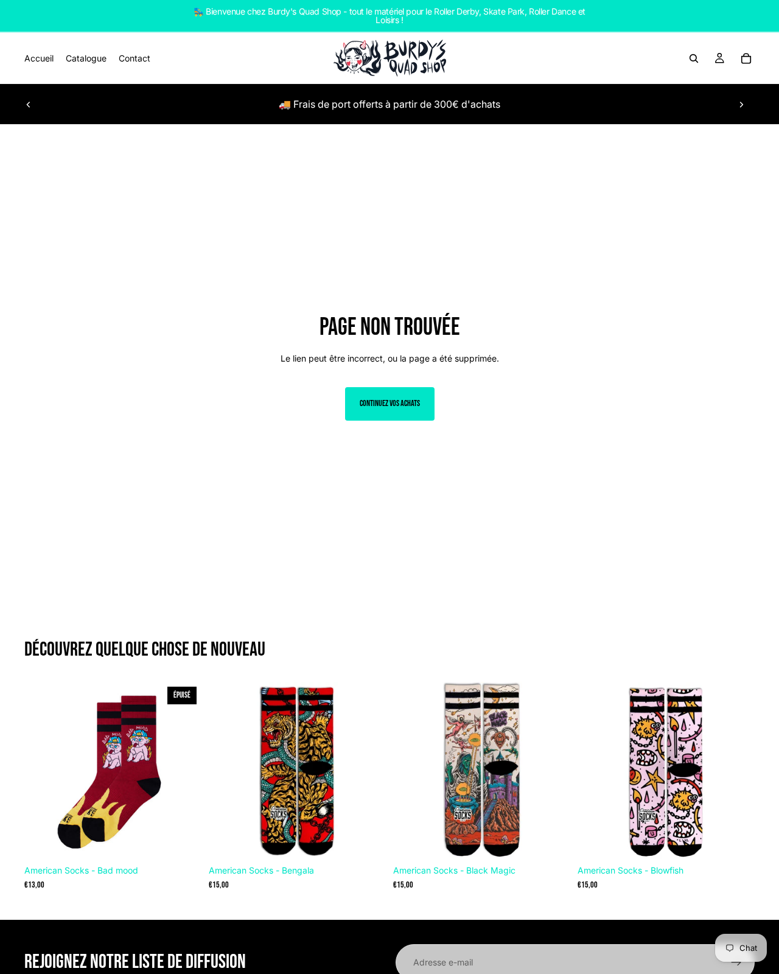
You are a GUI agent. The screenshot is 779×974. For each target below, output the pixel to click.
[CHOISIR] (367, 841)
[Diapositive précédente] (28, 104)
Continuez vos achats (390, 403)
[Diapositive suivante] (741, 104)
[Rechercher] (693, 58)
